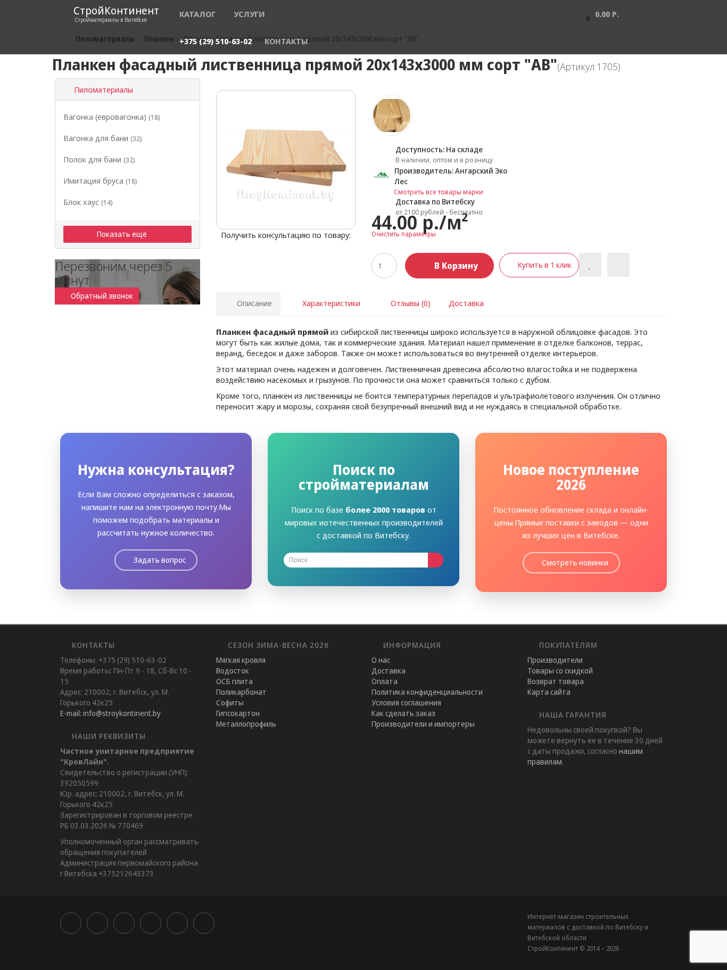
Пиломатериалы (101, 89)
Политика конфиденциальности (427, 692)
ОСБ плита (234, 681)
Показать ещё (122, 234)
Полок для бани (99, 159)
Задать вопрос (159, 560)
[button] (600, 13)
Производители (555, 660)
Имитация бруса (100, 180)
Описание (253, 303)
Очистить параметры (403, 234)
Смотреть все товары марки (438, 191)
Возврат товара (555, 681)
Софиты (230, 702)
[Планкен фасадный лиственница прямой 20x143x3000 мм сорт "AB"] (286, 159)
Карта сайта (549, 692)
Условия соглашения (406, 702)
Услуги (249, 14)
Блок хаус (87, 201)
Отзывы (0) (410, 303)
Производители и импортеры (423, 724)
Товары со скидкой (560, 670)
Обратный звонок (102, 296)
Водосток (232, 670)
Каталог (197, 14)
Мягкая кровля (241, 660)
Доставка (466, 303)
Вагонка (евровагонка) (111, 116)
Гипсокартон (238, 713)
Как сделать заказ (403, 713)
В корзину (455, 266)
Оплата (384, 681)
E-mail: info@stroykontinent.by (110, 713)
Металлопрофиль (246, 724)
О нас (380, 660)
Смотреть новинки (574, 562)
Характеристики (330, 303)
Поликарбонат (241, 692)
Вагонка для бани (102, 138)
